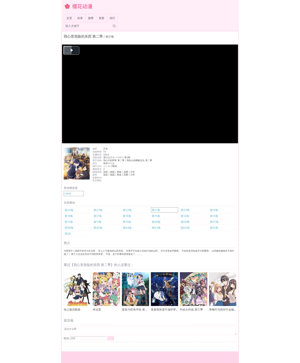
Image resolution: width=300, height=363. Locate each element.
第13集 (214, 216)
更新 (101, 18)
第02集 (185, 227)
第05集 (98, 227)
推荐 (91, 18)
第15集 (156, 216)
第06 (68, 233)
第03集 (156, 227)
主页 (69, 18)
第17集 (98, 216)
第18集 (69, 216)
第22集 (127, 210)
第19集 (214, 210)
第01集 (214, 227)
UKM (68, 193)
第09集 (156, 222)
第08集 (185, 222)
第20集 (185, 210)
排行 (112, 18)
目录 (80, 18)
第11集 (98, 222)
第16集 (127, 216)
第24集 (69, 210)
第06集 (69, 227)
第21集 (156, 210)
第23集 (98, 210)
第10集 (127, 222)
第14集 (185, 216)
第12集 (69, 222)
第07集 (214, 222)
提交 (110, 338)
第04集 (127, 227)
